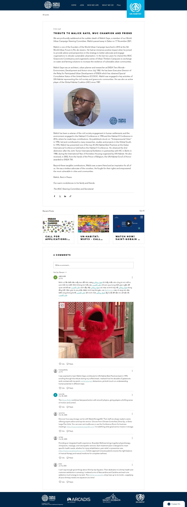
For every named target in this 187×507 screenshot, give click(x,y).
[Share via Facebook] (54, 196)
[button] (96, 330)
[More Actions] (132, 277)
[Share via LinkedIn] (65, 196)
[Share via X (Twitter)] (60, 196)
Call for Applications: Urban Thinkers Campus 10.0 (58, 237)
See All (142, 211)
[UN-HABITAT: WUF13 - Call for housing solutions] (93, 223)
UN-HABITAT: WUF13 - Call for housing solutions (91, 237)
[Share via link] (70, 196)
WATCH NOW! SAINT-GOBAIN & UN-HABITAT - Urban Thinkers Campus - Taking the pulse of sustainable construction (128, 237)
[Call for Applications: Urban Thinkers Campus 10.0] (58, 223)
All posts (46, 15)
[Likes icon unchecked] (60, 364)
